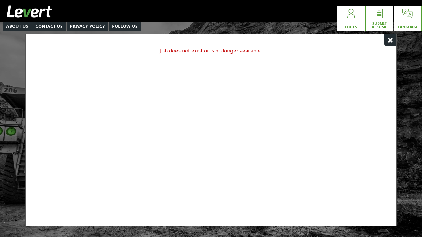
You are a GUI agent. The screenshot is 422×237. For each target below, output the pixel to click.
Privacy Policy (87, 26)
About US (17, 26)
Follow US (125, 26)
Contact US (49, 26)
